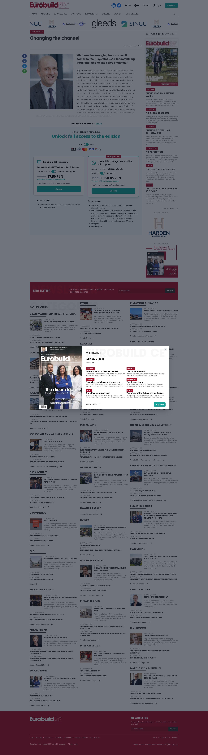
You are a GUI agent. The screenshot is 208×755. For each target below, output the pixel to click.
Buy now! (160, 404)
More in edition (93, 404)
